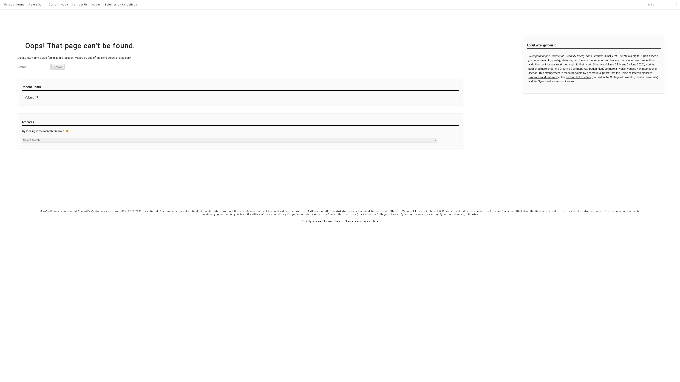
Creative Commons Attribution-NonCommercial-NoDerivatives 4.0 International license (547, 211)
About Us (35, 4)
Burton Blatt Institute (578, 77)
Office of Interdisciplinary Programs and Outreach (285, 214)
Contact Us (80, 4)
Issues (96, 4)
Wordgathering (14, 4)
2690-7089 (619, 56)
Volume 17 (31, 97)
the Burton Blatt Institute (339, 214)
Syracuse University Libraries (556, 81)
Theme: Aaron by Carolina (361, 221)
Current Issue (58, 4)
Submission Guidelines (121, 4)
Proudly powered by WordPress (322, 221)
